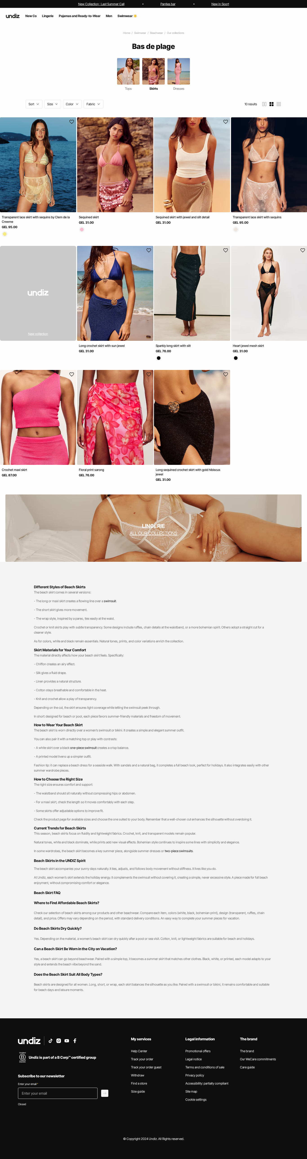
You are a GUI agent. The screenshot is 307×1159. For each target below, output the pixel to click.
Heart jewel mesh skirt (248, 346)
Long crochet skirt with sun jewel (102, 346)
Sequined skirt (89, 217)
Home (126, 33)
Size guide (138, 1091)
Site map (191, 1091)
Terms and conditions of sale (204, 1067)
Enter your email (28, 1084)
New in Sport (220, 4)
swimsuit (110, 601)
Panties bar (168, 4)
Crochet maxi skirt (14, 470)
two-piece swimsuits (179, 851)
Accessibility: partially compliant (206, 1083)
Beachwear (156, 33)
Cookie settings (196, 1099)
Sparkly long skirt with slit (173, 346)
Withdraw (137, 1075)
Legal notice (193, 1059)
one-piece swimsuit (83, 748)
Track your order (142, 1059)
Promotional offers (198, 1051)
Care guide (247, 1067)
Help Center (139, 1051)
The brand (247, 1051)
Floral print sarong (91, 470)
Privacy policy (194, 1075)
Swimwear (140, 33)
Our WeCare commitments (258, 1059)
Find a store (139, 1083)
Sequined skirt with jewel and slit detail (182, 217)
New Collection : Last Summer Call (101, 4)
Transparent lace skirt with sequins (257, 217)
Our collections (175, 33)
